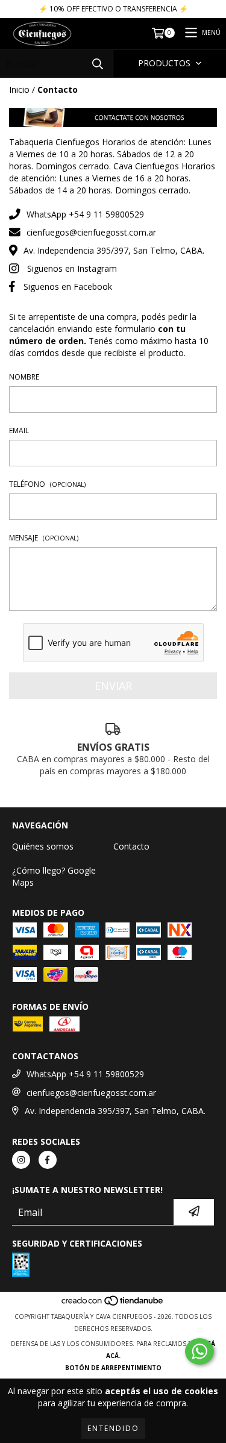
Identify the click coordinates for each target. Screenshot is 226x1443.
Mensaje (43, 538)
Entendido (113, 1428)
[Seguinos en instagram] (21, 1160)
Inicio (19, 89)
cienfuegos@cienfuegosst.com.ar (91, 232)
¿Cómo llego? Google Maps (54, 876)
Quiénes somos (43, 846)
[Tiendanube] (113, 1304)
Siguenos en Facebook (68, 286)
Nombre (24, 377)
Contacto (131, 846)
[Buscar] (97, 63)
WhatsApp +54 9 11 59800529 (85, 214)
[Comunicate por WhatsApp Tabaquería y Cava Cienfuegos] (199, 1351)
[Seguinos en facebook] (48, 1160)
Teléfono (47, 484)
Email (19, 430)
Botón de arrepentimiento (113, 1367)
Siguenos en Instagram (72, 268)
